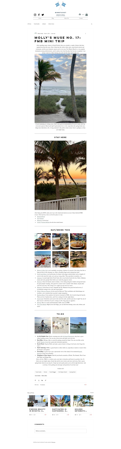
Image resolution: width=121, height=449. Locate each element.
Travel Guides (36, 24)
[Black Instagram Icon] (35, 14)
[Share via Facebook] (35, 380)
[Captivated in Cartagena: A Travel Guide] (60, 401)
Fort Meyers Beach (62, 372)
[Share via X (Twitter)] (38, 380)
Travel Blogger (52, 372)
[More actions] (85, 33)
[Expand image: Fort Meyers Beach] (60, 325)
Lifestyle (44, 24)
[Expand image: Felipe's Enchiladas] (78, 241)
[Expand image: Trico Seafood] (78, 259)
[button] (86, 14)
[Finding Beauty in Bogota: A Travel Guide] (38, 401)
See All (91, 392)
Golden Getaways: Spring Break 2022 (82, 410)
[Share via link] (45, 380)
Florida (45, 372)
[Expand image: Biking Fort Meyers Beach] (43, 325)
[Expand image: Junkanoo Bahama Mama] (43, 259)
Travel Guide (38, 372)
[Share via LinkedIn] (42, 380)
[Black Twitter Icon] (42, 14)
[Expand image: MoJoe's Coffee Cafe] (60, 241)
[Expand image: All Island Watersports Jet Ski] (78, 325)
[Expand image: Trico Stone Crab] (60, 259)
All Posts (29, 24)
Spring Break (72, 372)
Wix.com (53, 442)
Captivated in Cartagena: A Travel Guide (59, 410)
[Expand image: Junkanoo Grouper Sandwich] (43, 241)
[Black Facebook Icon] (38, 14)
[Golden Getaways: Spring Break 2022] (83, 401)
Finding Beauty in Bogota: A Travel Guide (37, 410)
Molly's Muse (51, 24)
